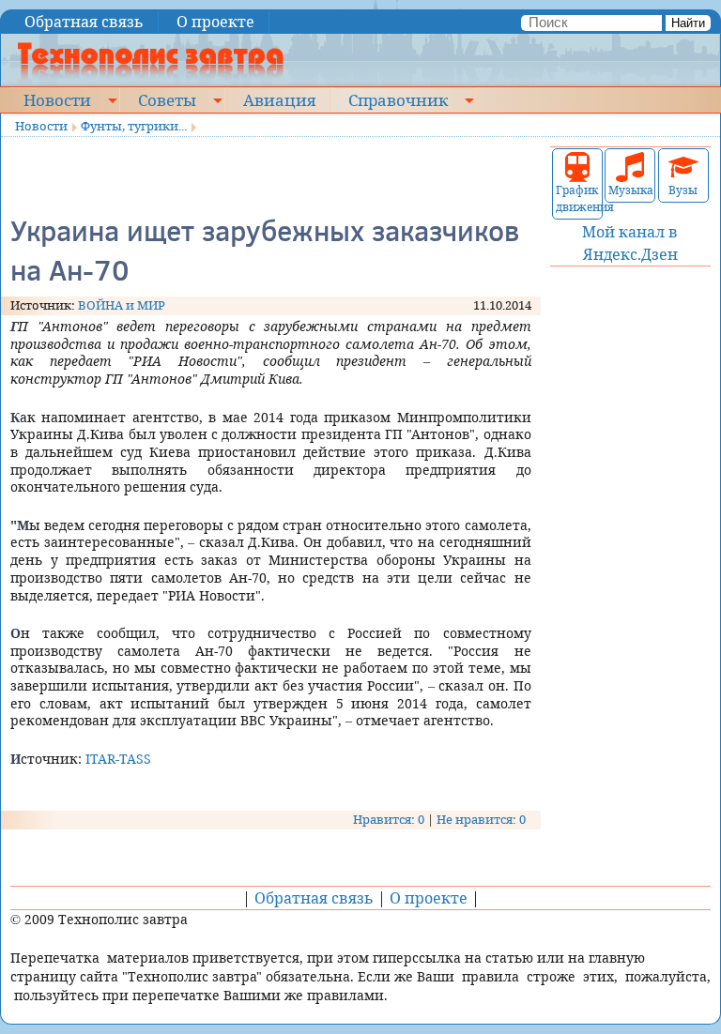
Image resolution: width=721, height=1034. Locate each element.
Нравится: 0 (388, 819)
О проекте (215, 21)
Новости (57, 99)
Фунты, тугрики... (134, 125)
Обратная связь (84, 21)
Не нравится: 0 (481, 819)
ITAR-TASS (118, 759)
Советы (167, 99)
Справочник (398, 99)
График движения (577, 198)
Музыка (630, 190)
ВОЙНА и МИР (121, 305)
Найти (688, 23)
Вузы (683, 190)
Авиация (279, 99)
